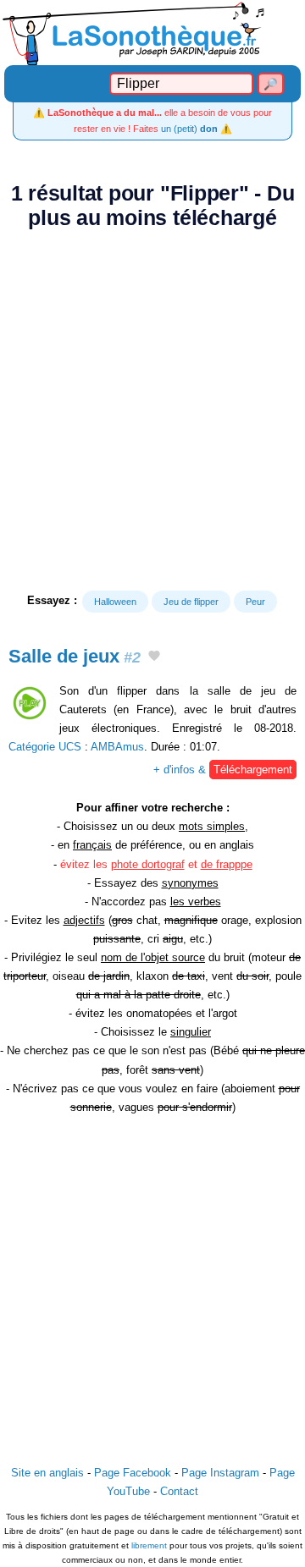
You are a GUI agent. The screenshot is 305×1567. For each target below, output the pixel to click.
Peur (255, 602)
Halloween (115, 602)
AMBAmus (117, 746)
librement (149, 1545)
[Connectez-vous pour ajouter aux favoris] (154, 657)
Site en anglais (47, 1472)
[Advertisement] (152, 410)
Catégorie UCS (44, 746)
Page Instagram (220, 1472)
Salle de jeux (74, 656)
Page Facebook (132, 1472)
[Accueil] (152, 32)
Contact (179, 1491)
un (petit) (189, 129)
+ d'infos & (222, 769)
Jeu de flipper (191, 602)
